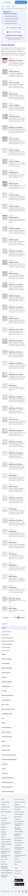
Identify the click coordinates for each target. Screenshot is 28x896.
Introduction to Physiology (18, 852)
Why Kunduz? (18, 861)
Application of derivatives (8, 641)
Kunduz (2, 6)
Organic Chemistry (6, 841)
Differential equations (7, 637)
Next (24, 617)
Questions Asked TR (6, 811)
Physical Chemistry (6, 839)
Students (3, 804)
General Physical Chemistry (19, 824)
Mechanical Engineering (4, 867)
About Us (17, 859)
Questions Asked (5, 806)
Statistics (3, 832)
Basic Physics (18, 816)
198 (16, 617)
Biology (3, 846)
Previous (5, 617)
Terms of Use (10, 39)
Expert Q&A (4, 818)
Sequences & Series (20, 806)
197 (14, 617)
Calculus (3, 829)
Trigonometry (18, 845)
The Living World (19, 814)
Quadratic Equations (20, 802)
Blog (16, 864)
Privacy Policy (17, 39)
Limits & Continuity (6, 631)
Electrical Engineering (6, 872)
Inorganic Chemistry (6, 844)
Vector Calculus (6, 650)
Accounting (4, 859)
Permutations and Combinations (19, 848)
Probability (17, 819)
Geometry (3, 834)
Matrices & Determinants (18, 828)
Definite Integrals (6, 647)
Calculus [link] (13, 6)
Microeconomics (5, 849)
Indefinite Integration (7, 644)
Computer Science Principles (6, 852)
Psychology (4, 864)
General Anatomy (19, 821)
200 (21, 617)
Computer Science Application (6, 856)
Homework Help (5, 802)
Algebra (3, 827)
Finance (3, 861)
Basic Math (17, 809)
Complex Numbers (19, 842)
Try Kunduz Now (20, 2)
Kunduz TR (4, 809)
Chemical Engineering (6, 870)
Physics (3, 836)
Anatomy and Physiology (4, 876)
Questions (8, 6)
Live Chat (3, 820)
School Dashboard (6, 823)
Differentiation (5, 634)
